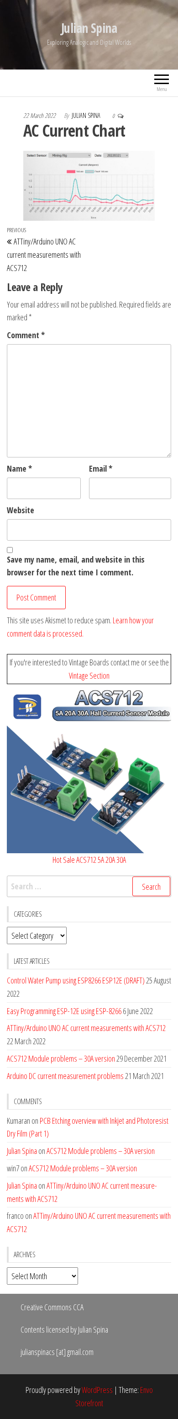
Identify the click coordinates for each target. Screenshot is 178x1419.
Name (19, 468)
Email (100, 468)
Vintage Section (89, 675)
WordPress (97, 1389)
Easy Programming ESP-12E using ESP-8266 (64, 1010)
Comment (26, 335)
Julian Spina (89, 28)
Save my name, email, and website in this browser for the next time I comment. (76, 566)
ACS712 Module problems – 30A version (61, 1058)
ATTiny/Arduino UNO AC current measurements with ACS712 (86, 1027)
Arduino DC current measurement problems (65, 1075)
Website (20, 510)
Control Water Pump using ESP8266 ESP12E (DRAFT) (76, 980)
